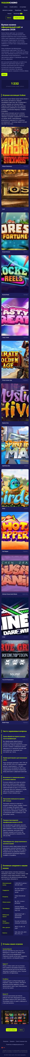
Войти (21, 1029)
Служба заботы (13, 6)
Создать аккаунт (19, 17)
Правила (12, 1041)
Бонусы (9, 13)
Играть (4, 74)
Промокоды (18, 13)
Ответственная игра (21, 1041)
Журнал (25, 10)
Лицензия (5, 1041)
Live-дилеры (23, 6)
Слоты (5, 6)
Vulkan (9, 2)
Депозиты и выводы (8, 10)
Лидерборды (18, 10)
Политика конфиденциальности (15, 1044)
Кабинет (9, 17)
